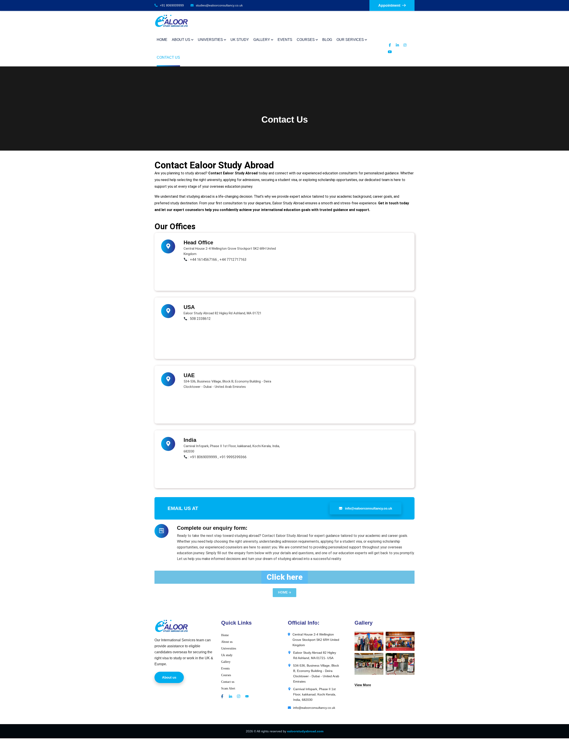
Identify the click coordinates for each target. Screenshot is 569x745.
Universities (228, 648)
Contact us (227, 681)
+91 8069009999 (172, 5)
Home (225, 635)
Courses (226, 675)
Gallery (225, 661)
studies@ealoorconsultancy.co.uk (219, 5)
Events (225, 668)
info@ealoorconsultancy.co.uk (368, 508)
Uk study (226, 655)
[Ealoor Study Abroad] (171, 21)
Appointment (389, 5)
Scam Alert (228, 688)
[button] (284, 577)
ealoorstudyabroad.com (305, 731)
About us (226, 641)
